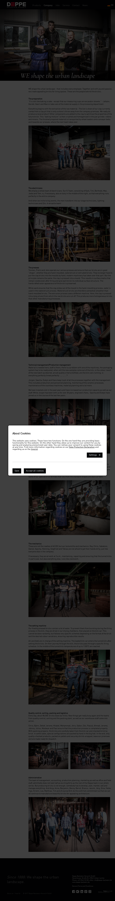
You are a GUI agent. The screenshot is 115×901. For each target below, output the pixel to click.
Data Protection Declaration (82, 447)
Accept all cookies (35, 471)
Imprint (34, 449)
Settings (93, 455)
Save (17, 471)
